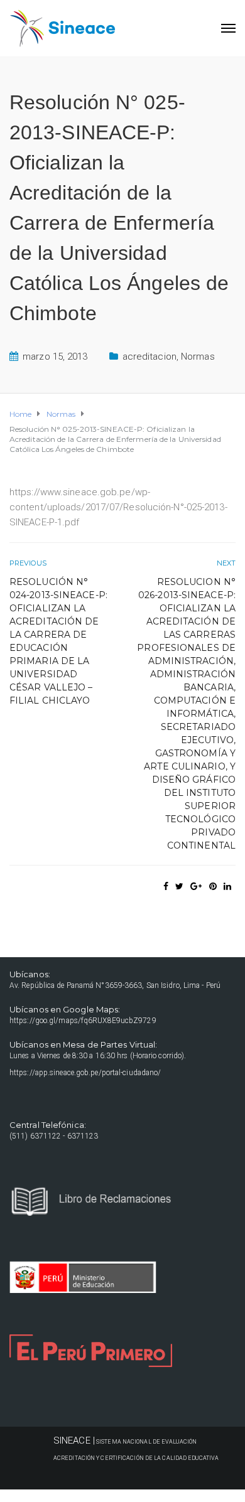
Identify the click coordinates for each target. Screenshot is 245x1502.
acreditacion (149, 356)
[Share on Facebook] (165, 886)
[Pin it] (213, 886)
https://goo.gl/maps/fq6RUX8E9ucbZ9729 (82, 1020)
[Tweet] (179, 886)
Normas (198, 356)
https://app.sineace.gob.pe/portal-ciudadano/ (85, 1072)
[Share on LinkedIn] (227, 886)
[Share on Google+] (196, 886)
